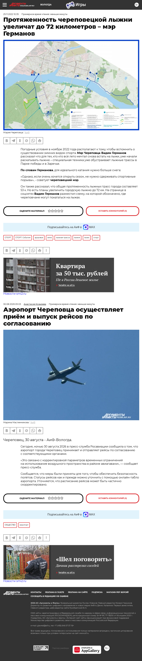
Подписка (97, 592)
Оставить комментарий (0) (112, 211)
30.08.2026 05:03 (12, 304)
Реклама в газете (54, 592)
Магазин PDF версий (117, 592)
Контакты (36, 592)
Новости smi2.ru (14, 293)
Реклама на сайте (78, 592)
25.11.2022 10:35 (11, 14)
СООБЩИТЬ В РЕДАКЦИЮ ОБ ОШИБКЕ (49, 596)
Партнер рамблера (60, 648)
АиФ (27, 132)
